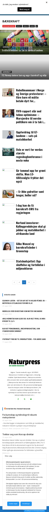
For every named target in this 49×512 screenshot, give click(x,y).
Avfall (32, 26)
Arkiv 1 (19, 26)
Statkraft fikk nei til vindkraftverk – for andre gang (24, 339)
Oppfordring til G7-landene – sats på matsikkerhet (27, 135)
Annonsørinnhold (8, 26)
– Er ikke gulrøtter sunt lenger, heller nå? (30, 193)
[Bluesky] (31, 399)
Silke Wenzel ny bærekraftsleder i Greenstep (26, 247)
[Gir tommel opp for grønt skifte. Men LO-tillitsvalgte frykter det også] (8, 173)
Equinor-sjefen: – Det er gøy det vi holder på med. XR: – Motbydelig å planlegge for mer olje (24, 302)
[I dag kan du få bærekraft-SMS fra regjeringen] (8, 207)
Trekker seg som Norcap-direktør (18, 434)
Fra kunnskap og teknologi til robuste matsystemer (19, 416)
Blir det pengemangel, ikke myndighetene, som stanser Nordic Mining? (21, 330)
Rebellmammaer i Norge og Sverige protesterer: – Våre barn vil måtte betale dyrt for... (31, 95)
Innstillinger (26, 504)
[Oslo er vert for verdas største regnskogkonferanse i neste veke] (8, 152)
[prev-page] (14, 282)
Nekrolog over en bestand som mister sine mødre (22, 311)
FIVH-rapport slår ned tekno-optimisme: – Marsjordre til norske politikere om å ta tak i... (30, 116)
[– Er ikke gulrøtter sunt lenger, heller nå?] (8, 194)
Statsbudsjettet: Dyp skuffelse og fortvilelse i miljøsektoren (30, 264)
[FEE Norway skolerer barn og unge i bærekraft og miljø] (24, 67)
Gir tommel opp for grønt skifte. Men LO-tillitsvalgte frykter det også (31, 175)
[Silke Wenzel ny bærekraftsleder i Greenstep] (8, 246)
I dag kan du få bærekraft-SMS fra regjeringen (27, 209)
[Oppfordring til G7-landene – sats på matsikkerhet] (8, 134)
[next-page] (34, 282)
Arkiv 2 (26, 26)
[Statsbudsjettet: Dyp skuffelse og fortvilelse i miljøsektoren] (8, 263)
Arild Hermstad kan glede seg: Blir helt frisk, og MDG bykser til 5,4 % (23, 320)
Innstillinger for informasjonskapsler (34, 510)
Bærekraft (7, 47)
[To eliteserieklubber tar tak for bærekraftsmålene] (24, 42)
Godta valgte (13, 504)
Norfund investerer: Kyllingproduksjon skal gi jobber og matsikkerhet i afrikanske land (31, 228)
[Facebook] (18, 399)
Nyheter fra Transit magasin (18, 409)
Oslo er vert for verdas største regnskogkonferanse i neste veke (29, 154)
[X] (24, 399)
